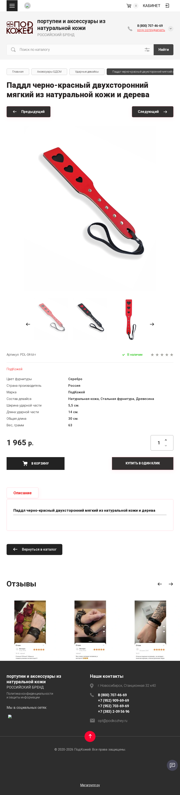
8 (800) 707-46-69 (150, 25)
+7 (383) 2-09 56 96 (113, 711)
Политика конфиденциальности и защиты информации (30, 695)
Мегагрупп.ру (90, 785)
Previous (160, 584)
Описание (22, 493)
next (152, 324)
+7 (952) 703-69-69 (113, 706)
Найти (163, 50)
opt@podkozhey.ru (112, 721)
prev (28, 324)
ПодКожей (14, 369)
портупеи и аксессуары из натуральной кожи (71, 24)
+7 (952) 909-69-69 (113, 700)
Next (171, 584)
